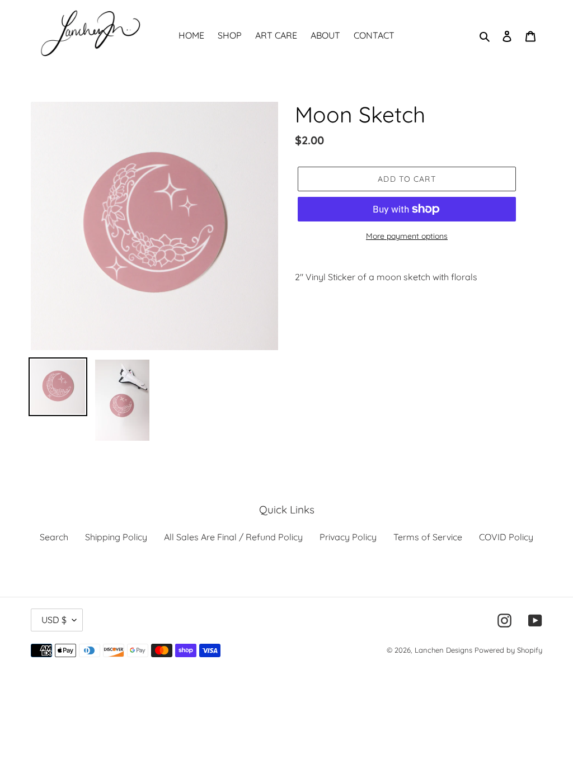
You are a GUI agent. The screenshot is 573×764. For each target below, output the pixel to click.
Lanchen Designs (443, 649)
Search (54, 537)
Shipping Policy (116, 537)
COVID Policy (506, 537)
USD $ (54, 619)
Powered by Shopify (508, 649)
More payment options (407, 236)
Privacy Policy (348, 537)
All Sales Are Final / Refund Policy (233, 537)
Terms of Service (427, 537)
